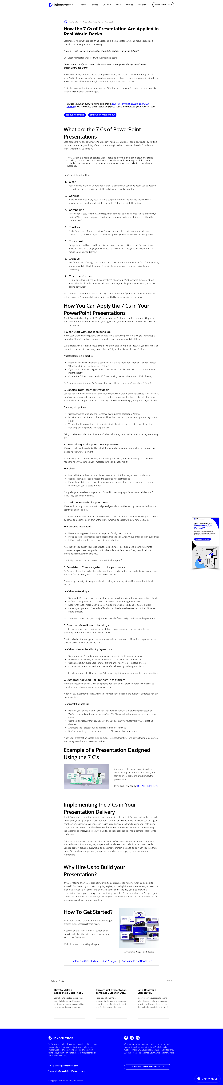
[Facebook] (126, 1038)
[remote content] (90, 115)
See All (169, 981)
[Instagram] (138, 1038)
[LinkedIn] (132, 1038)
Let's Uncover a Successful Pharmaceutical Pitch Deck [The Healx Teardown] (151, 991)
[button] (94, 5)
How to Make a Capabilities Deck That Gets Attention (67, 991)
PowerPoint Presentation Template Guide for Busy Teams (111, 991)
